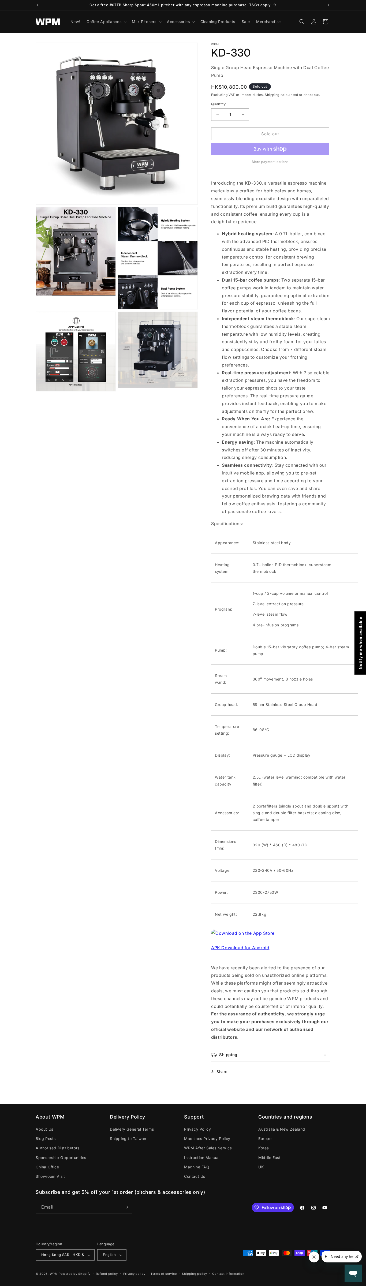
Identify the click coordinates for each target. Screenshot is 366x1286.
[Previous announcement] (37, 5)
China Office (47, 1167)
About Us (44, 1129)
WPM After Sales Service (208, 1148)
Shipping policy (194, 1274)
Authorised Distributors (58, 1148)
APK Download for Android (240, 947)
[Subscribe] (126, 1207)
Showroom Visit (50, 1176)
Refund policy (107, 1274)
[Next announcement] (328, 5)
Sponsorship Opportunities (61, 1157)
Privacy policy (134, 1274)
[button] (106, 21)
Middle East (269, 1157)
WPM (54, 1274)
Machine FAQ (197, 1167)
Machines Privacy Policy (207, 1138)
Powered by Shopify (75, 1274)
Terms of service (164, 1274)
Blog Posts (46, 1138)
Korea (263, 1148)
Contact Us (194, 1176)
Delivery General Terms (132, 1129)
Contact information (228, 1274)
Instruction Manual (201, 1157)
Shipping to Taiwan (128, 1138)
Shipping (272, 95)
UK (261, 1167)
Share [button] (221, 1071)
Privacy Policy (197, 1129)
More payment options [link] (270, 162)
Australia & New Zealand (281, 1129)
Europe (265, 1138)
